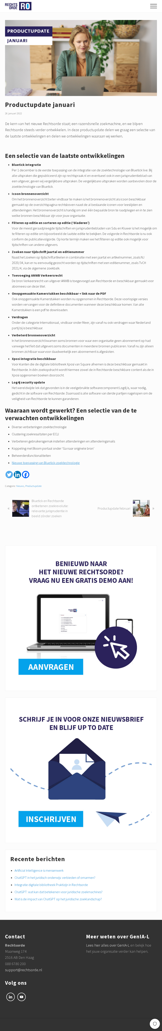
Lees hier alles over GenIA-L (108, 945)
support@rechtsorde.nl (23, 969)
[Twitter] (9, 474)
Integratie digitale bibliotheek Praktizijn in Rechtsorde (51, 885)
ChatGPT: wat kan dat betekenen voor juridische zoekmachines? (59, 892)
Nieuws (20, 486)
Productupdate (33, 486)
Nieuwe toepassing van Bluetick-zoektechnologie (46, 463)
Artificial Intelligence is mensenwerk (39, 870)
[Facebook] (25, 474)
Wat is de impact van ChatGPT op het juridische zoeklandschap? (58, 899)
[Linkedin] (17, 474)
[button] (153, 6)
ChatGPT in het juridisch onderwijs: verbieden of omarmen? (55, 877)
